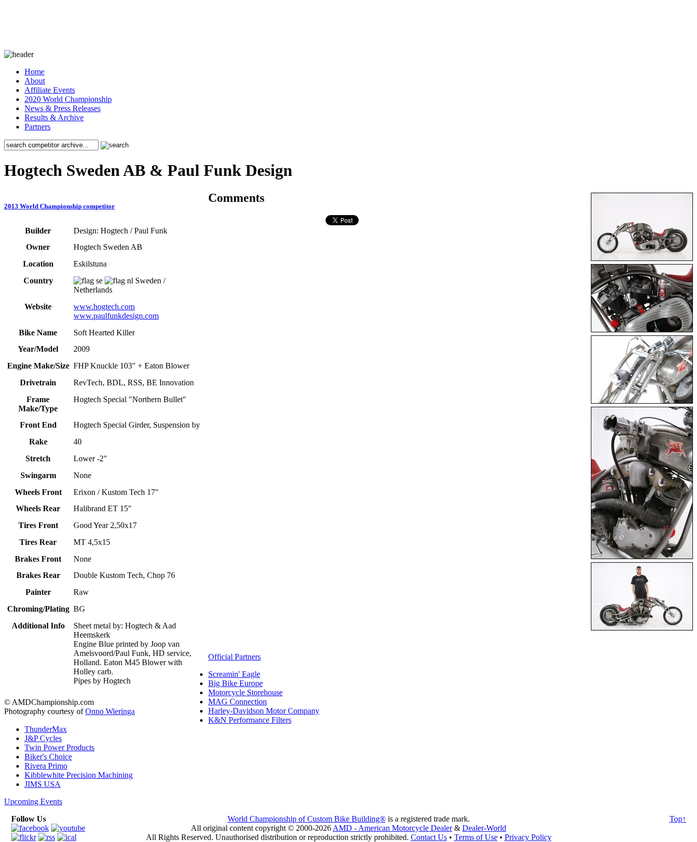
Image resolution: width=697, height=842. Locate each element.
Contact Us (429, 837)
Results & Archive (54, 117)
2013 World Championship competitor (59, 206)
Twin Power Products (59, 747)
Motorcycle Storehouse (245, 692)
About (34, 80)
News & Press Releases (62, 108)
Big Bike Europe (235, 683)
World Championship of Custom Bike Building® (307, 818)
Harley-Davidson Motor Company (263, 710)
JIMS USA (42, 784)
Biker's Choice (48, 756)
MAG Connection (237, 701)
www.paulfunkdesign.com (116, 315)
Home (34, 71)
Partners (37, 126)
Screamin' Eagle (234, 674)
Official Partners (234, 656)
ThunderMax (45, 729)
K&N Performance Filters (249, 720)
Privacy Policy (528, 837)
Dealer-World (484, 828)
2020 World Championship (68, 99)
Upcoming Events (33, 801)
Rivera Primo (45, 765)
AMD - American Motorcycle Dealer (392, 828)
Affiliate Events (49, 90)
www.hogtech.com (104, 306)
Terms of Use (475, 837)
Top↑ (677, 818)
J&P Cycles (43, 738)
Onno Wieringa (110, 711)
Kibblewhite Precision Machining (78, 775)
